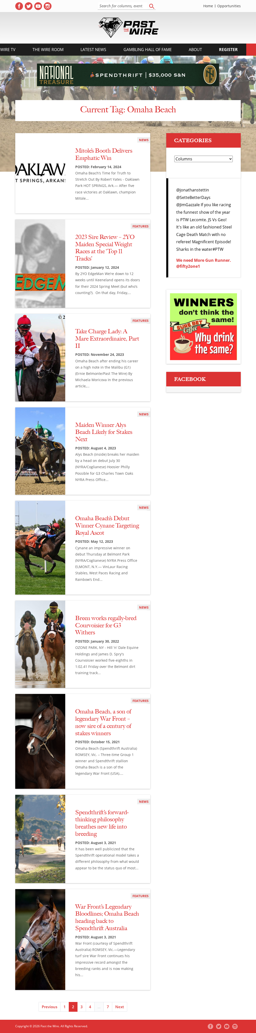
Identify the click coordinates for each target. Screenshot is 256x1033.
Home (208, 6)
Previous (49, 1006)
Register (228, 49)
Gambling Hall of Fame (148, 49)
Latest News (93, 49)
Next (119, 1006)
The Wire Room (48, 49)
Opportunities (229, 6)
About (195, 49)
